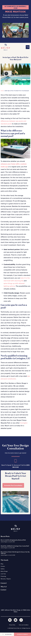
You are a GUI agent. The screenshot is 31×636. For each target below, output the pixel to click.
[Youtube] (15, 620)
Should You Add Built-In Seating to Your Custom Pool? (15, 546)
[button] (15, 30)
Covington (23, 423)
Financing (3, 576)
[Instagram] (21, 620)
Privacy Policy (12, 624)
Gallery (3, 568)
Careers (3, 566)
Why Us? (4, 586)
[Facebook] (10, 620)
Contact (3, 590)
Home (2, 90)
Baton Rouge (4, 571)
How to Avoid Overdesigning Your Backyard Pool (13, 540)
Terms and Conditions (23, 624)
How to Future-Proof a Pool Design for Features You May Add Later (15, 552)
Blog (2, 564)
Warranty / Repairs (6, 578)
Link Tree (3, 573)
